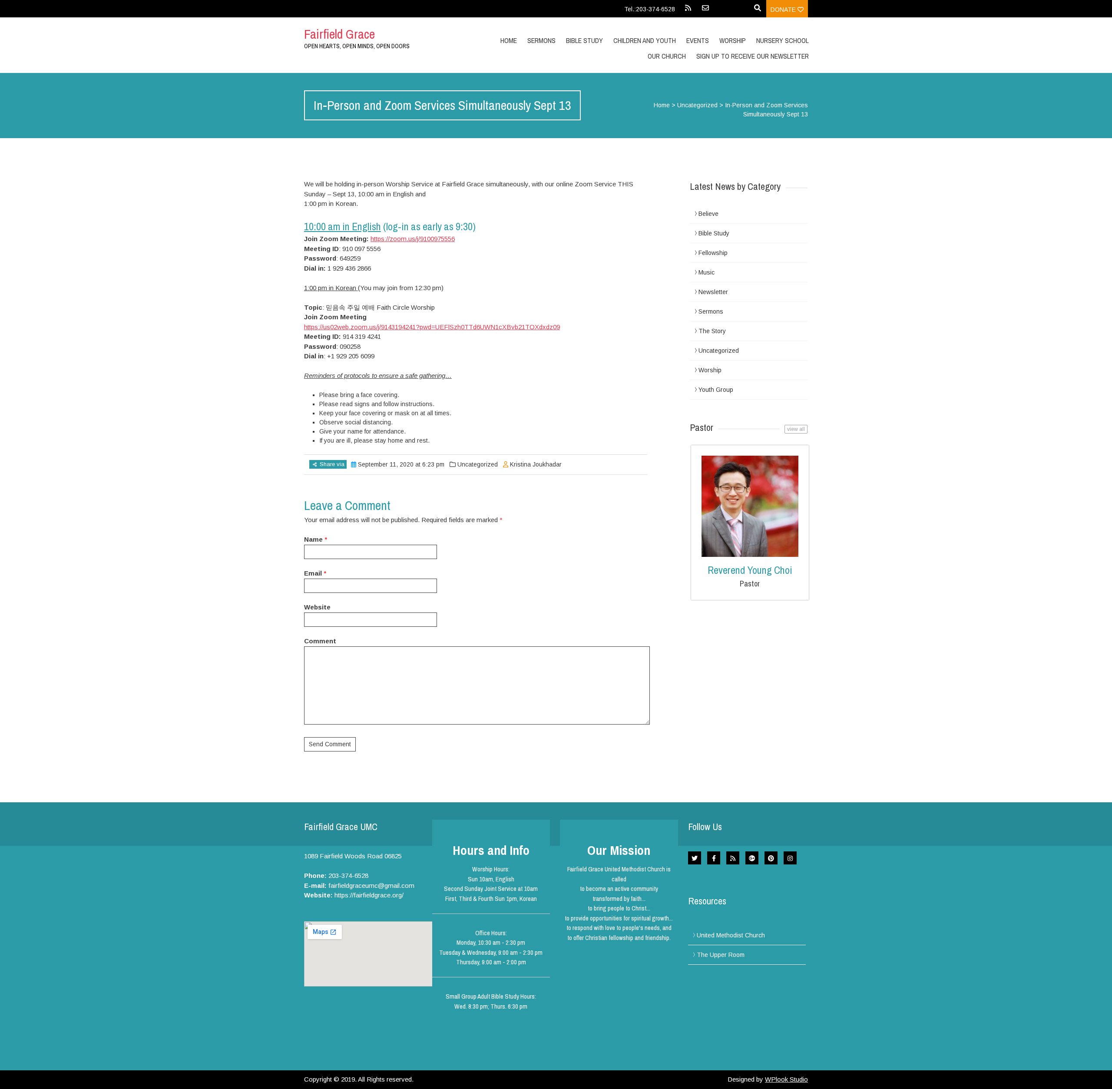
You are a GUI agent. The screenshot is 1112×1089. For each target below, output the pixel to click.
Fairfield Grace (339, 34)
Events (697, 40)
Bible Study (713, 233)
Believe (708, 213)
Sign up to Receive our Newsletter (752, 56)
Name (313, 539)
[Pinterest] (771, 857)
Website (317, 607)
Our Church (667, 56)
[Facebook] (713, 857)
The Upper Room (721, 954)
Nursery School (782, 40)
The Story (712, 331)
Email (313, 573)
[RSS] (688, 11)
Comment (320, 641)
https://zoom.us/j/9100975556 (413, 238)
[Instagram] (790, 857)
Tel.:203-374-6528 (649, 9)
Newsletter (713, 291)
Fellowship (713, 252)
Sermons (541, 40)
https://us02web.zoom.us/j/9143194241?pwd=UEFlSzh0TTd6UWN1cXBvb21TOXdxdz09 (432, 327)
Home (508, 40)
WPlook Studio (786, 1079)
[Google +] (751, 857)
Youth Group (715, 389)
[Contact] (705, 11)
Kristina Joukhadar (536, 464)
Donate (784, 9)
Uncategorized (697, 105)
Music (706, 272)
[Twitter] (694, 857)
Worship (732, 40)
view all (796, 429)
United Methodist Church (731, 935)
